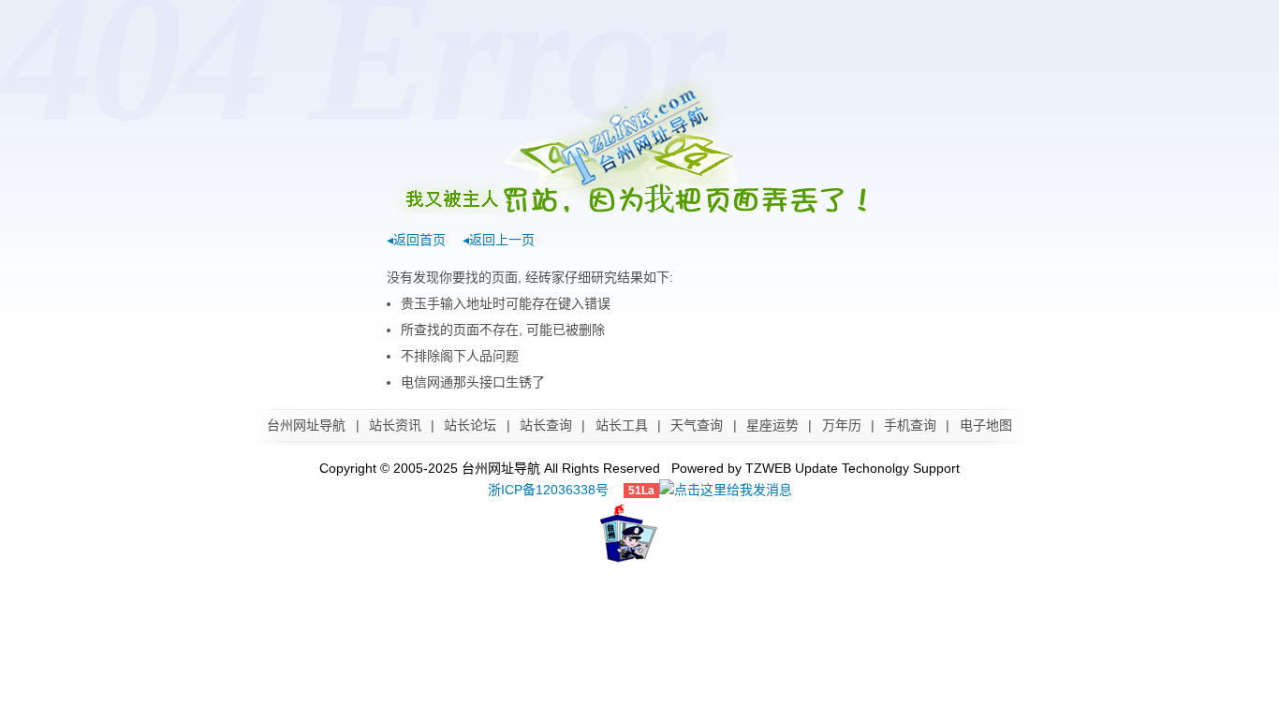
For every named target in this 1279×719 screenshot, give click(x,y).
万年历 (841, 425)
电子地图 (986, 425)
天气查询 (696, 425)
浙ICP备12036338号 (548, 489)
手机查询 (910, 425)
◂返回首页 (416, 239)
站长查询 (546, 425)
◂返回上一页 (499, 239)
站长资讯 (395, 425)
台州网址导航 (306, 425)
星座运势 (772, 425)
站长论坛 (470, 425)
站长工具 (621, 425)
